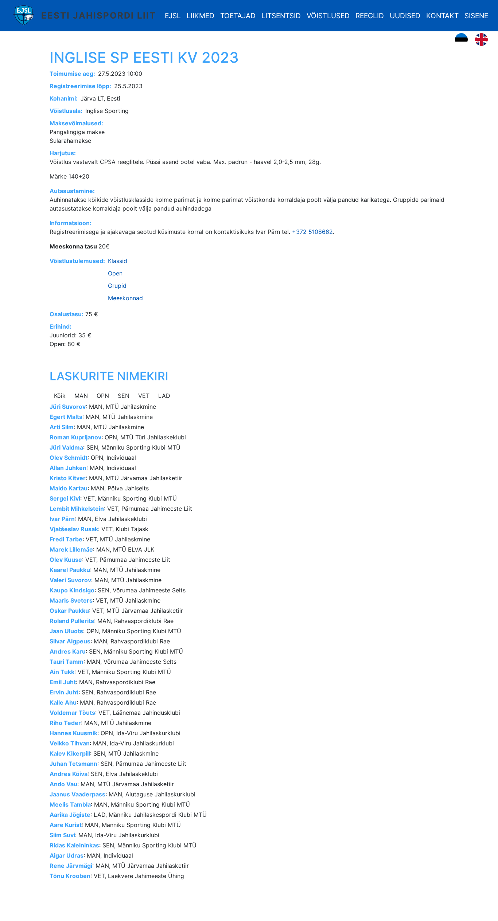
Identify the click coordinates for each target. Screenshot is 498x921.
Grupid (117, 285)
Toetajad (238, 15)
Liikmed (200, 15)
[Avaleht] (26, 16)
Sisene (476, 15)
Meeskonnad (125, 298)
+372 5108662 (312, 231)
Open (115, 273)
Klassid (117, 260)
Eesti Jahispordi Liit (98, 15)
